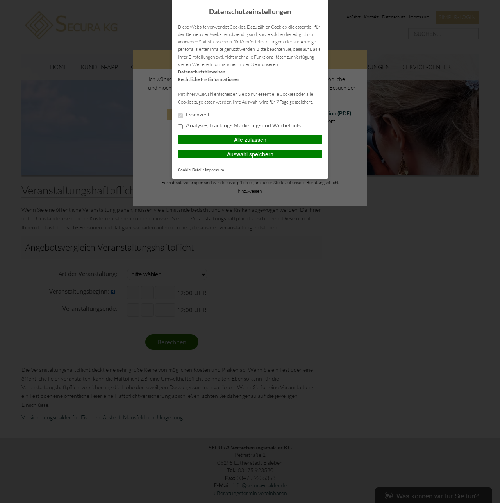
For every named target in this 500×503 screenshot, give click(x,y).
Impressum (214, 169)
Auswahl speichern (250, 154)
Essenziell (197, 114)
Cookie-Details (191, 169)
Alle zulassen (250, 139)
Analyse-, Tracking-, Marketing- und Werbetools (243, 125)
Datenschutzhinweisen (201, 72)
